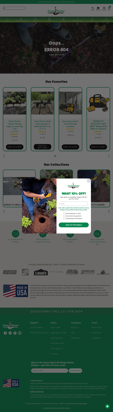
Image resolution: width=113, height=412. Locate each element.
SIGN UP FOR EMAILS (74, 225)
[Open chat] (107, 406)
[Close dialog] (88, 180)
